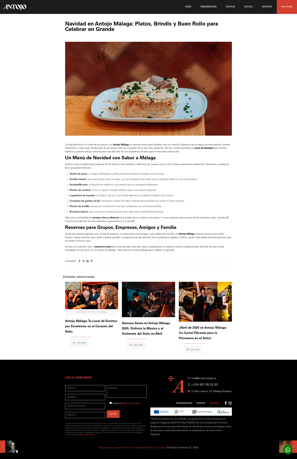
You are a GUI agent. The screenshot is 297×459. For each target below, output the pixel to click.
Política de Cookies (156, 447)
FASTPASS (286, 7)
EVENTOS (201, 403)
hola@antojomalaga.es (204, 378)
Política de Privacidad (132, 447)
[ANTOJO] (14, 7)
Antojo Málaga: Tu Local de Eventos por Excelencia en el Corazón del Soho (91, 326)
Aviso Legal (112, 447)
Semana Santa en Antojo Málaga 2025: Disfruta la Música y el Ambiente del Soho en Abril (146, 329)
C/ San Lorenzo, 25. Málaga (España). (212, 391)
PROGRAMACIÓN (184, 403)
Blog (101, 447)
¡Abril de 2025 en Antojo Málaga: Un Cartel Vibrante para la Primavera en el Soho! (203, 333)
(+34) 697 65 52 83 (205, 384)
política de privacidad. (130, 403)
